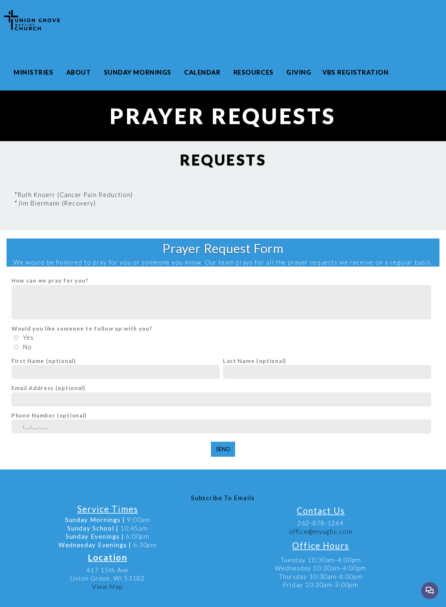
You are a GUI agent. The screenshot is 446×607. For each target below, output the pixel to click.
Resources (254, 72)
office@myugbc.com (320, 531)
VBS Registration (355, 72)
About (79, 72)
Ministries (34, 72)
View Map (107, 586)
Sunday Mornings (138, 72)
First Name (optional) (43, 360)
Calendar (203, 72)
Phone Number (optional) (49, 415)
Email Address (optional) (48, 388)
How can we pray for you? (50, 280)
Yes (28, 337)
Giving (298, 72)
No (27, 347)
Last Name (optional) (254, 360)
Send (223, 449)
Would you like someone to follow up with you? (82, 328)
